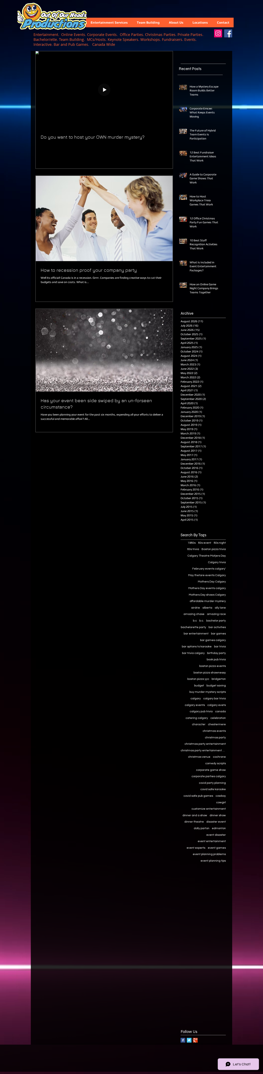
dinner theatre (194, 821)
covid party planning (212, 783)
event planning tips (213, 860)
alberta (207, 607)
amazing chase (193, 614)
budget (199, 685)
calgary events (195, 705)
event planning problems (209, 854)
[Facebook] (228, 33)
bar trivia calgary (193, 653)
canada (220, 711)
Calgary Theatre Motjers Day (206, 555)
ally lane (220, 607)
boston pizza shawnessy (210, 672)
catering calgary (197, 718)
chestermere (217, 724)
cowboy (221, 795)
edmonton (219, 828)
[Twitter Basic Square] (189, 1040)
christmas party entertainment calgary (203, 750)
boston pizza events (212, 666)
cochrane (219, 756)
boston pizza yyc (198, 679)
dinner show (218, 815)
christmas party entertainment (205, 743)
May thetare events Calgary (207, 575)
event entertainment (212, 841)
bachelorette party (193, 627)
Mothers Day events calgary (207, 588)
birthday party (216, 653)
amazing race (216, 614)
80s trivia (193, 549)
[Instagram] (218, 33)
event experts (196, 847)
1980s (192, 542)
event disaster (216, 834)
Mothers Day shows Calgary (207, 594)
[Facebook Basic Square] (183, 1040)
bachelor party (216, 620)
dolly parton (201, 828)
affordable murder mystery (208, 601)
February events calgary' (209, 568)
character (198, 724)
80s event (204, 542)
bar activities (217, 627)
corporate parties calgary (208, 776)
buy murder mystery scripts (207, 692)
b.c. (201, 620)
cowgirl (221, 802)
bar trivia (220, 646)
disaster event (216, 821)
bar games (218, 633)
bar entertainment (196, 633)
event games (217, 847)
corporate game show (211, 770)
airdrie (195, 607)
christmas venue (199, 756)
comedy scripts (215, 763)
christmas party (215, 737)
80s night (220, 542)
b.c (195, 620)
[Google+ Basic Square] (195, 1040)
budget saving (216, 685)
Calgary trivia (217, 562)
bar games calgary (213, 640)
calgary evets (216, 705)
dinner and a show (194, 815)
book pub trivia (216, 659)
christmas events (214, 731)
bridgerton (219, 679)
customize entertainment (208, 808)
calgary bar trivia (214, 698)
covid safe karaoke (213, 789)
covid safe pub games (198, 795)
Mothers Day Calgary (212, 581)
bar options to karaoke (197, 646)
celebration (218, 718)
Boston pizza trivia (214, 549)
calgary (195, 698)
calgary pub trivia (201, 711)
